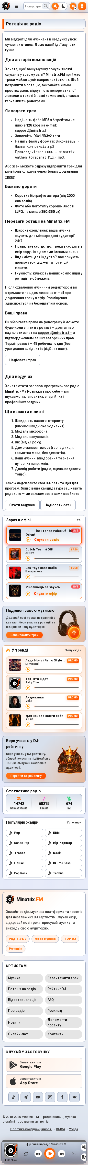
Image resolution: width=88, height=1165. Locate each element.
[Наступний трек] (61, 1153)
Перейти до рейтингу (26, 776)
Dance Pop (21, 843)
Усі (79, 520)
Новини (14, 1022)
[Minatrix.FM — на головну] (6, 6)
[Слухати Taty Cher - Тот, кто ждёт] (27, 687)
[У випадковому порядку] (72, 1153)
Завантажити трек (24, 635)
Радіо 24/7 (17, 939)
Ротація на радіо (22, 989)
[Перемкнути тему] (59, 6)
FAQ (50, 1000)
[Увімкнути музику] (49, 1153)
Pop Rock (20, 873)
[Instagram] (50, 1097)
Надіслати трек (22, 360)
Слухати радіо (46, 540)
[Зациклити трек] (27, 1153)
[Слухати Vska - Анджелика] (27, 706)
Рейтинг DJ (56, 989)
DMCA (60, 1129)
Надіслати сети (57, 505)
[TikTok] (13, 1097)
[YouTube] (38, 1097)
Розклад (54, 1011)
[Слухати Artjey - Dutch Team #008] (27, 558)
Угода (73, 1129)
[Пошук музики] (46, 6)
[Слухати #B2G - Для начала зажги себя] (27, 724)
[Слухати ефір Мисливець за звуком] (27, 593)
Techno (58, 873)
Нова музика (45, 939)
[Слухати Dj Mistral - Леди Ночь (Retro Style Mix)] (27, 669)
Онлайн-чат (18, 1034)
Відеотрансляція (22, 1000)
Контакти (55, 1034)
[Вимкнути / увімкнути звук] (84, 1147)
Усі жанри (74, 822)
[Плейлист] (84, 1157)
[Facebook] (62, 1097)
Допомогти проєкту (57, 1022)
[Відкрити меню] (16, 6)
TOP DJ (70, 939)
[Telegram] (26, 1097)
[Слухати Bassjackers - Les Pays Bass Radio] (27, 576)
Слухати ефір (45, 594)
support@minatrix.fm (32, 130)
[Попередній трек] (38, 1153)
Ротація (15, 948)
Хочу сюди (73, 650)
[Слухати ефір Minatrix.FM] (28, 539)
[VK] (74, 1097)
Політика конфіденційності (31, 1129)
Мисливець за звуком (43, 587)
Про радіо (16, 1011)
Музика (14, 978)
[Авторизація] (82, 6)
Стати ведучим (22, 505)
